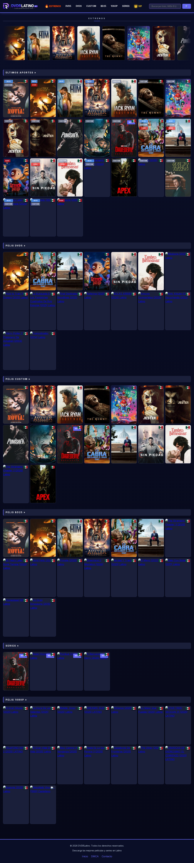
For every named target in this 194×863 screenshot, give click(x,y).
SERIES (126, 6)
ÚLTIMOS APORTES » (21, 72)
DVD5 (68, 6)
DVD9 (79, 6)
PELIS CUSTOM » (18, 379)
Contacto (107, 856)
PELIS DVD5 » (16, 245)
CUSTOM (91, 6)
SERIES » (12, 645)
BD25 (103, 6)
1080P (114, 6)
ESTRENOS (53, 6)
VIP (138, 6)
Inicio (85, 856)
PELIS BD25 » (15, 512)
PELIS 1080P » (16, 699)
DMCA (95, 856)
